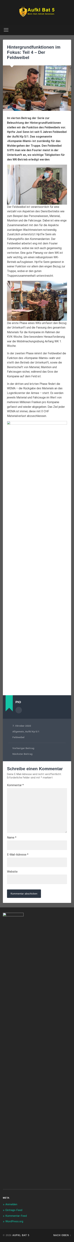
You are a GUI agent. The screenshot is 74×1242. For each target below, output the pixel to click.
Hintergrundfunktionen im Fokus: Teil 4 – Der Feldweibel (33, 52)
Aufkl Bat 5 (20, 1235)
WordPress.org (14, 1221)
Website (12, 871)
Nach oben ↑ (62, 1235)
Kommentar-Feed (16, 1215)
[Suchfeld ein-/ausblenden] (68, 30)
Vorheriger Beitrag (23, 748)
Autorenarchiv (18, 710)
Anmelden (11, 1204)
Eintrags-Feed (13, 1210)
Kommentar (15, 785)
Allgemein (18, 731)
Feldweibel (18, 737)
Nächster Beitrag (22, 753)
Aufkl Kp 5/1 (32, 731)
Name (11, 837)
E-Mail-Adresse (17, 854)
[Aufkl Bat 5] (37, 12)
